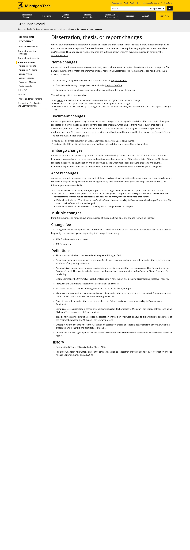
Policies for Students (27, 66)
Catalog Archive (25, 74)
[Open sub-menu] (158, 3)
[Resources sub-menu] (135, 16)
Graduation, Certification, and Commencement (29, 104)
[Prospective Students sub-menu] (35, 16)
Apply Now (164, 16)
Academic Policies (60, 29)
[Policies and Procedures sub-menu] (118, 16)
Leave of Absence (26, 78)
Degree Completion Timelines (26, 52)
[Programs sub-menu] (52, 16)
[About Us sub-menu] (152, 16)
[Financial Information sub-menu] (96, 16)
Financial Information (88, 15)
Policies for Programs (28, 70)
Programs (46, 16)
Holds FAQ (22, 90)
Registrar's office (119, 80)
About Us (146, 16)
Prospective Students (27, 15)
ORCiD (60, 100)
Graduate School (31, 24)
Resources (129, 16)
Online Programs (66, 15)
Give (138, 3)
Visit (126, 3)
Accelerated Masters (27, 82)
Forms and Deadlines (27, 46)
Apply (132, 3)
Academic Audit (25, 86)
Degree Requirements (28, 58)
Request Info (117, 3)
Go (169, 8)
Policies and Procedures (110, 15)
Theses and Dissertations (29, 98)
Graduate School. (59, 55)
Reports (21, 94)
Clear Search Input (146, 8)
